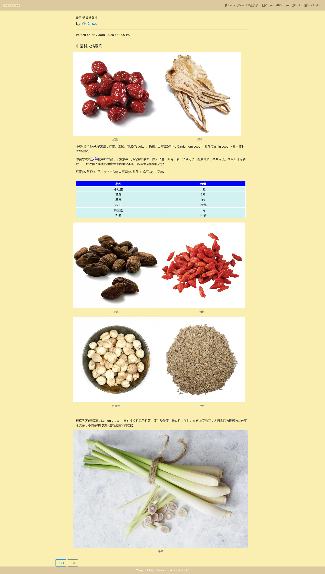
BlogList (312, 5)
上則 (61, 563)
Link (298, 5)
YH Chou (89, 23)
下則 (73, 563)
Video (269, 5)
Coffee (284, 5)
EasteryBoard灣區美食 (243, 5)
